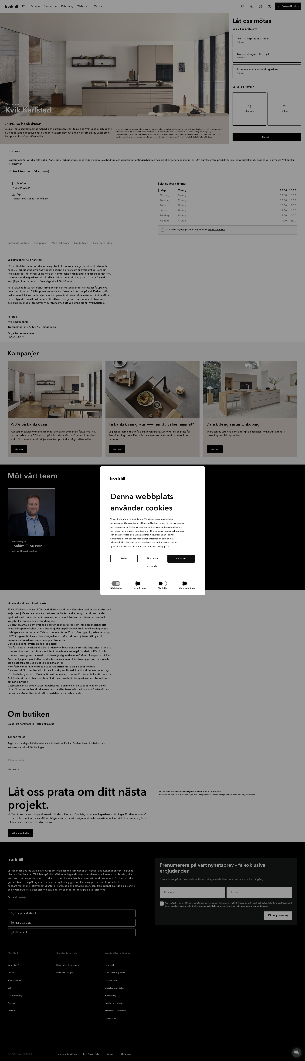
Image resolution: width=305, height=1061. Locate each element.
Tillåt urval (152, 558)
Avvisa (124, 558)
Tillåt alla (181, 559)
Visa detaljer (152, 566)
